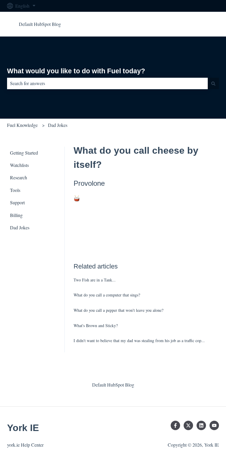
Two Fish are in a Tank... (95, 280)
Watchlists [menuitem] (19, 165)
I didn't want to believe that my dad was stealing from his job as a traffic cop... (139, 340)
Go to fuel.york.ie (196, 24)
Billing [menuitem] (16, 215)
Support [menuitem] (17, 202)
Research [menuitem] (18, 177)
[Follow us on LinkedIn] (201, 425)
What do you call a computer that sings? (107, 295)
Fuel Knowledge (22, 125)
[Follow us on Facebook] (175, 425)
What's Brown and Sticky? (96, 325)
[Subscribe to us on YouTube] (214, 425)
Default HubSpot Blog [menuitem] (113, 385)
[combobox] (107, 83)
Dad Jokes (57, 125)
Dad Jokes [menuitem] (19, 227)
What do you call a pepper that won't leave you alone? (118, 310)
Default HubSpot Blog (40, 24)
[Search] (213, 83)
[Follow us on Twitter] (188, 425)
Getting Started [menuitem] (24, 153)
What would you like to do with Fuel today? (76, 71)
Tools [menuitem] (15, 190)
